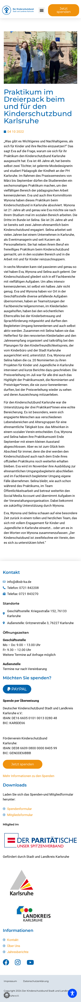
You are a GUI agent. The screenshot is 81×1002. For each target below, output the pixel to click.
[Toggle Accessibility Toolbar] (72, 993)
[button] (41, 10)
